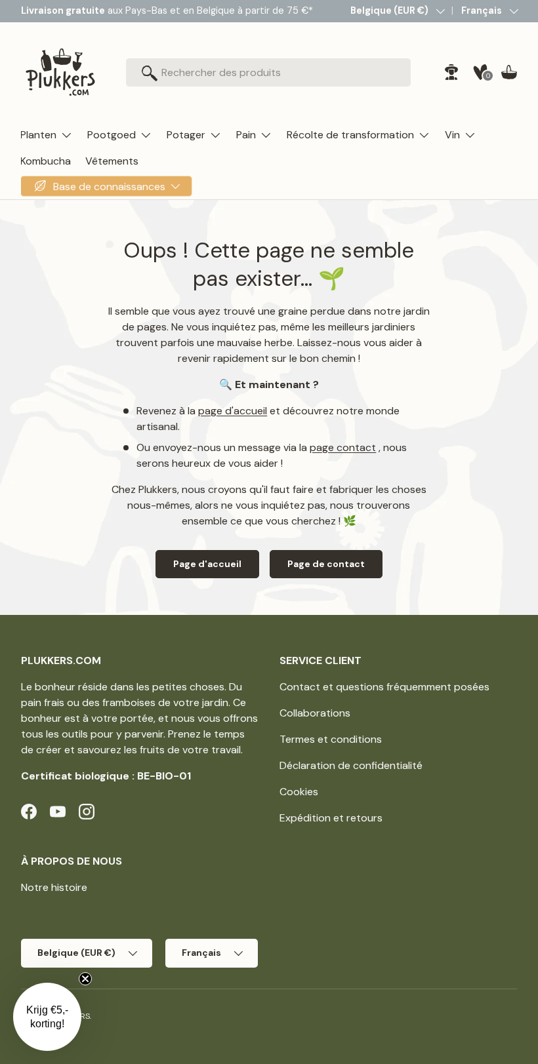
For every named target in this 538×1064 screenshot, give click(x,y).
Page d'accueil (207, 564)
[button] (509, 72)
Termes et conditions (330, 739)
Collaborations (314, 713)
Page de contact (326, 564)
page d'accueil (232, 411)
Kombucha (45, 161)
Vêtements (111, 161)
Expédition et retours (331, 818)
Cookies (298, 791)
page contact (343, 447)
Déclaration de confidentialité (351, 765)
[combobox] (268, 72)
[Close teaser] (85, 978)
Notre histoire (54, 887)
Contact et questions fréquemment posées (384, 687)
